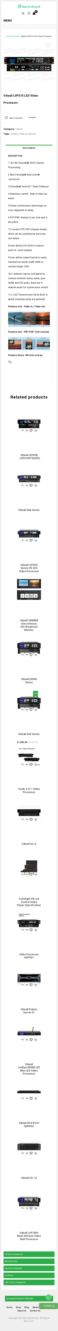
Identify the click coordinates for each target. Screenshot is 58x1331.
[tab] (29, 148)
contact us (49, 1305)
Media (36, 1307)
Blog (26, 1307)
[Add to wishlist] (31, 430)
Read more (36, 430)
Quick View (27, 430)
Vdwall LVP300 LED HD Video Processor (52, 94)
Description (29, 148)
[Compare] (22, 430)
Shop (18, 1307)
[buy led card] (29, 6)
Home (8, 36)
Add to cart (36, 709)
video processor (27, 134)
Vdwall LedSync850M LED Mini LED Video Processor (49, 94)
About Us (21, 1311)
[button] (48, 45)
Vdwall (16, 36)
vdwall (14, 134)
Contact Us (35, 1311)
